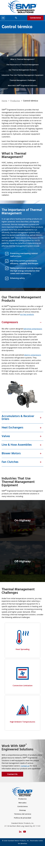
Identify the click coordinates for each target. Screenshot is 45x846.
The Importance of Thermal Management (22, 65)
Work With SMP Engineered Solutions (22, 85)
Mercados (22, 803)
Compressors (22, 322)
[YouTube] (24, 831)
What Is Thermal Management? (22, 59)
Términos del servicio (22, 814)
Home (4, 100)
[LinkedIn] (20, 831)
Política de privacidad (22, 818)
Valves (22, 436)
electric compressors (32, 355)
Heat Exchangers (22, 427)
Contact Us (12, 774)
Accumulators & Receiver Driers (22, 417)
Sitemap (22, 810)
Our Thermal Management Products (22, 70)
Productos (15, 100)
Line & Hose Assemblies (22, 445)
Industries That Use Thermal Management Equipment (22, 75)
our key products (27, 314)
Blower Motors (22, 453)
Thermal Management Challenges (23, 80)
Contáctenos (35, 18)
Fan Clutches (22, 462)
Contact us (25, 766)
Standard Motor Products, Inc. (18, 841)
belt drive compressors (32, 329)
